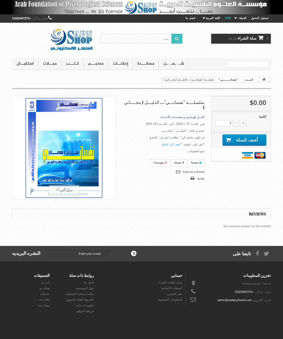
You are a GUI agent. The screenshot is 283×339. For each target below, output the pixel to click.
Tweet (195, 163)
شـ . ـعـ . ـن (173, 63)
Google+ (159, 163)
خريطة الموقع (85, 311)
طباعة (201, 178)
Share (178, 163)
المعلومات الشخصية (170, 299)
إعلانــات (120, 63)
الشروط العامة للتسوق (80, 299)
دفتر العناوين (174, 294)
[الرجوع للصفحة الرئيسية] (264, 79)
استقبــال (25, 63)
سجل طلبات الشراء (170, 282)
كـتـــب (72, 63)
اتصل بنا (190, 18)
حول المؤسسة (85, 288)
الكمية (262, 116)
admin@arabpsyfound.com (234, 300)
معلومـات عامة (85, 305)
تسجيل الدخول (260, 18)
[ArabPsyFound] (53, 39)
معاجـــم (96, 63)
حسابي (176, 275)
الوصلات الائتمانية (171, 288)
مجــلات (50, 63)
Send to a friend (194, 172)
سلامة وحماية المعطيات (79, 294)
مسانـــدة (145, 63)
